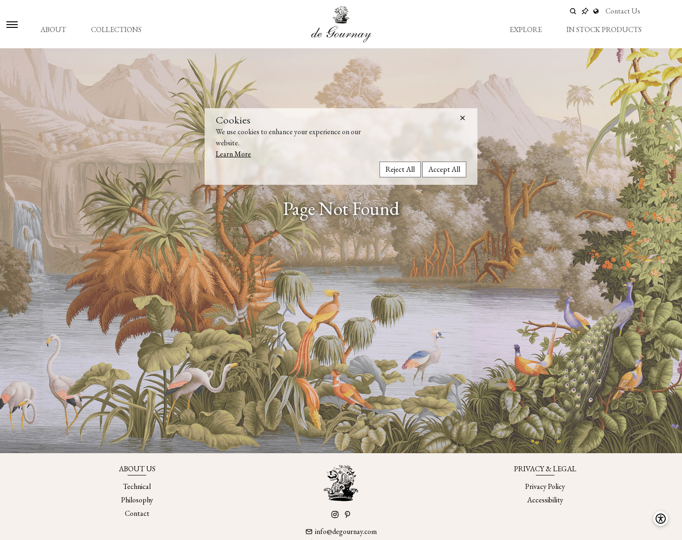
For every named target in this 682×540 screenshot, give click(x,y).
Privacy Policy (545, 486)
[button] (462, 118)
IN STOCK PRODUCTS (604, 29)
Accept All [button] (444, 169)
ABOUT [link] (53, 29)
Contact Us (622, 11)
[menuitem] (53, 30)
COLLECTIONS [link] (116, 29)
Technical (137, 486)
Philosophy (137, 500)
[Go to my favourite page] (585, 11)
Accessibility (545, 500)
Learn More (233, 153)
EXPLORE (525, 29)
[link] (597, 11)
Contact (137, 513)
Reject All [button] (400, 169)
